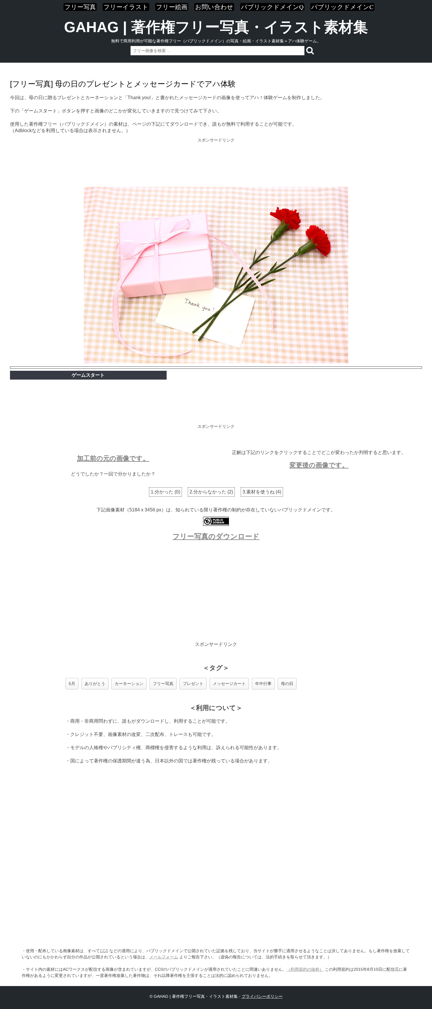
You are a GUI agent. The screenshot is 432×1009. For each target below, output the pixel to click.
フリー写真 (80, 7)
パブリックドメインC (342, 7)
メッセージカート (229, 683)
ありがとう (95, 683)
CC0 (104, 950)
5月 (72, 683)
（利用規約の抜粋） (305, 969)
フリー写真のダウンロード (216, 536)
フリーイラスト (125, 7)
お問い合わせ (214, 7)
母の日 (287, 683)
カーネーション (129, 683)
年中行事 (263, 683)
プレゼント (193, 683)
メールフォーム (163, 957)
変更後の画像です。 (319, 465)
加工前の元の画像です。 (113, 458)
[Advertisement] (216, 163)
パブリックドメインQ (272, 7)
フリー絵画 (171, 7)
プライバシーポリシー (262, 996)
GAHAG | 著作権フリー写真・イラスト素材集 (216, 27)
